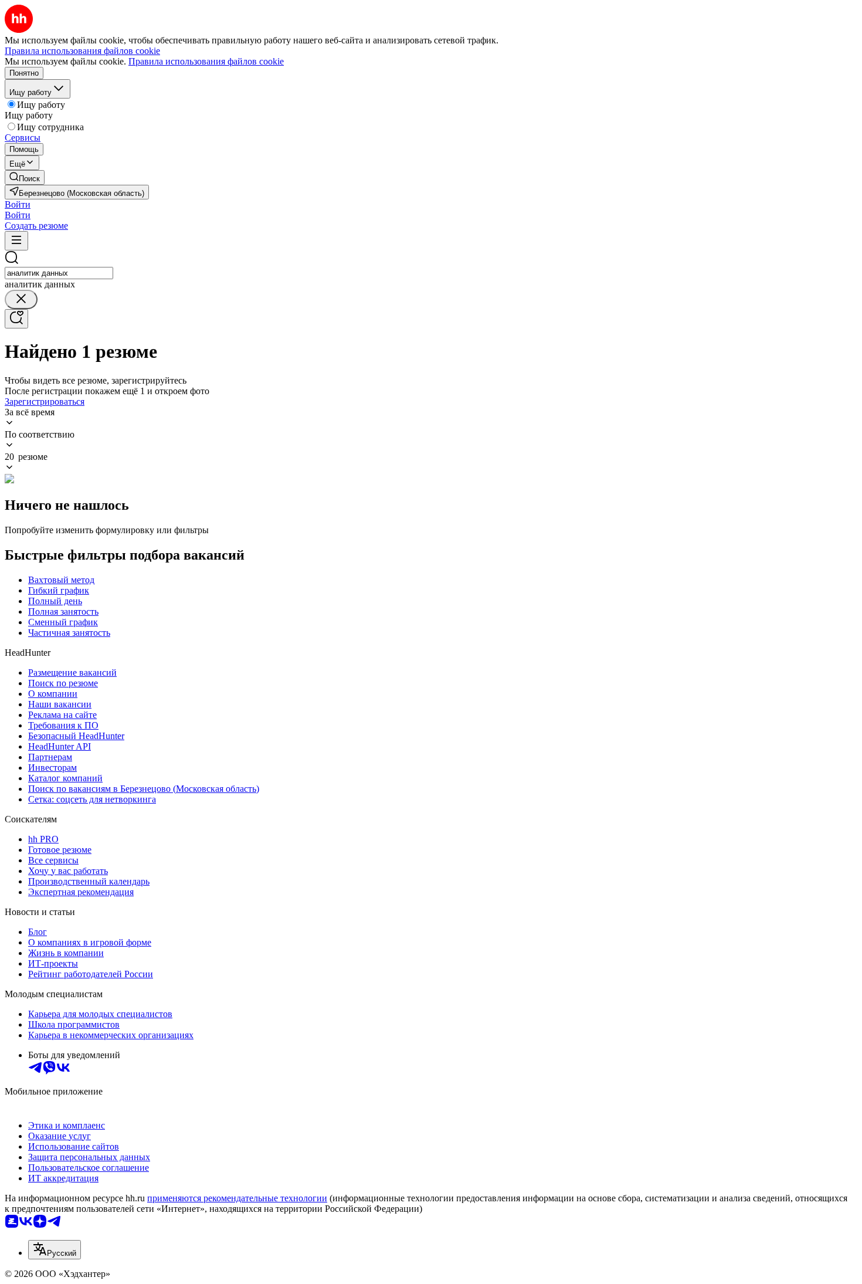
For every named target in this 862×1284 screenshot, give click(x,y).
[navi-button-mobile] (16, 240)
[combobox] (59, 273)
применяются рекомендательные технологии (237, 1198)
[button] (17, 204)
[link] (25, 177)
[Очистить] (21, 299)
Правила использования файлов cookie (206, 61)
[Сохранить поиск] (16, 318)
